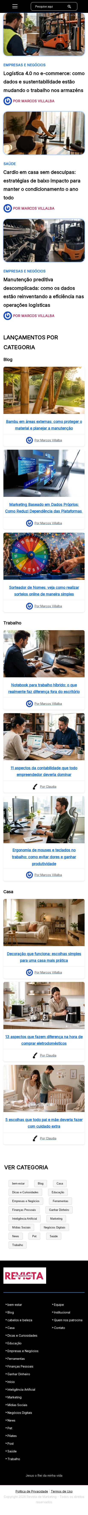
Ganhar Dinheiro (59, 1209)
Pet (34, 1236)
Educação (58, 1192)
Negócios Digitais (54, 1227)
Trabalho (17, 1245)
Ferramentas (60, 1201)
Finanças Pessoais (24, 1209)
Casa (60, 1183)
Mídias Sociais (21, 1227)
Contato (59, 1328)
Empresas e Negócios (26, 1201)
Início (11, 1382)
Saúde (54, 1236)
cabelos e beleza (19, 1320)
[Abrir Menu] (15, 6)
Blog (40, 1183)
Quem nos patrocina (68, 1320)
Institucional (62, 1312)
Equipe (59, 1304)
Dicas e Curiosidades (25, 1192)
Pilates (12, 1436)
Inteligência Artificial (24, 1218)
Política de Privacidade (32, 1491)
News (15, 1236)
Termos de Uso (62, 1491)
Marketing (56, 1218)
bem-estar (18, 1183)
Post (10, 1443)
